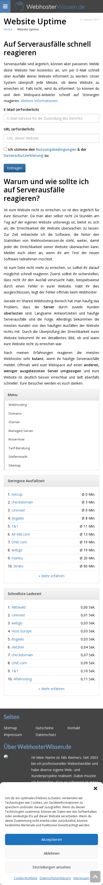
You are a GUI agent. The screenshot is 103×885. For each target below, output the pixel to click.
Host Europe (22, 631)
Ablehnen (52, 853)
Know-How (16, 439)
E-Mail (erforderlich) (21, 109)
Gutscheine (45, 727)
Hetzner (18, 647)
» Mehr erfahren (51, 575)
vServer (14, 422)
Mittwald (19, 607)
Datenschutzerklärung (55, 878)
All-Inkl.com (21, 534)
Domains (15, 413)
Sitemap (14, 465)
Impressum (81, 878)
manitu (17, 558)
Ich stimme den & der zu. (45, 152)
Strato (19, 566)
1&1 (15, 526)
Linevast (18, 510)
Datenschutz (46, 734)
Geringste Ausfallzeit (26, 480)
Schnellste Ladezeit (25, 593)
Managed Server (20, 431)
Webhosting (17, 405)
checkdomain (22, 502)
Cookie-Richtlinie (25, 878)
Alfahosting (23, 679)
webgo (17, 550)
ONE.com (19, 542)
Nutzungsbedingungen (56, 149)
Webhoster (55, 6)
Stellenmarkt (17, 457)
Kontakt (74, 727)
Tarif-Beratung (19, 448)
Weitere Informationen (39, 100)
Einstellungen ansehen (51, 866)
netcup (17, 494)
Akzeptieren (51, 839)
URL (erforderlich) (19, 129)
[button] (95, 788)
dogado (18, 518)
